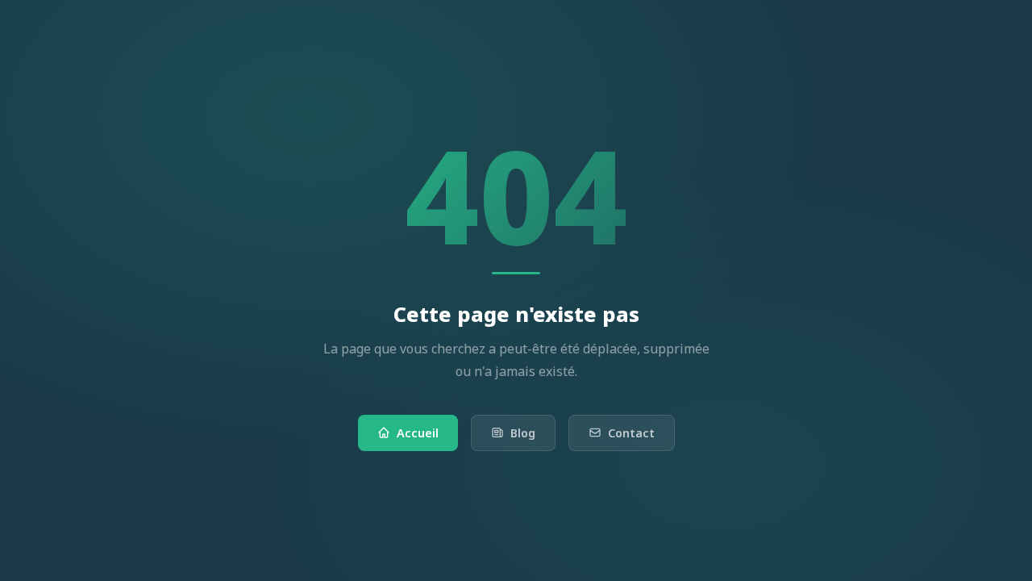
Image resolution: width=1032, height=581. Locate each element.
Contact (631, 433)
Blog (522, 433)
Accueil (418, 433)
